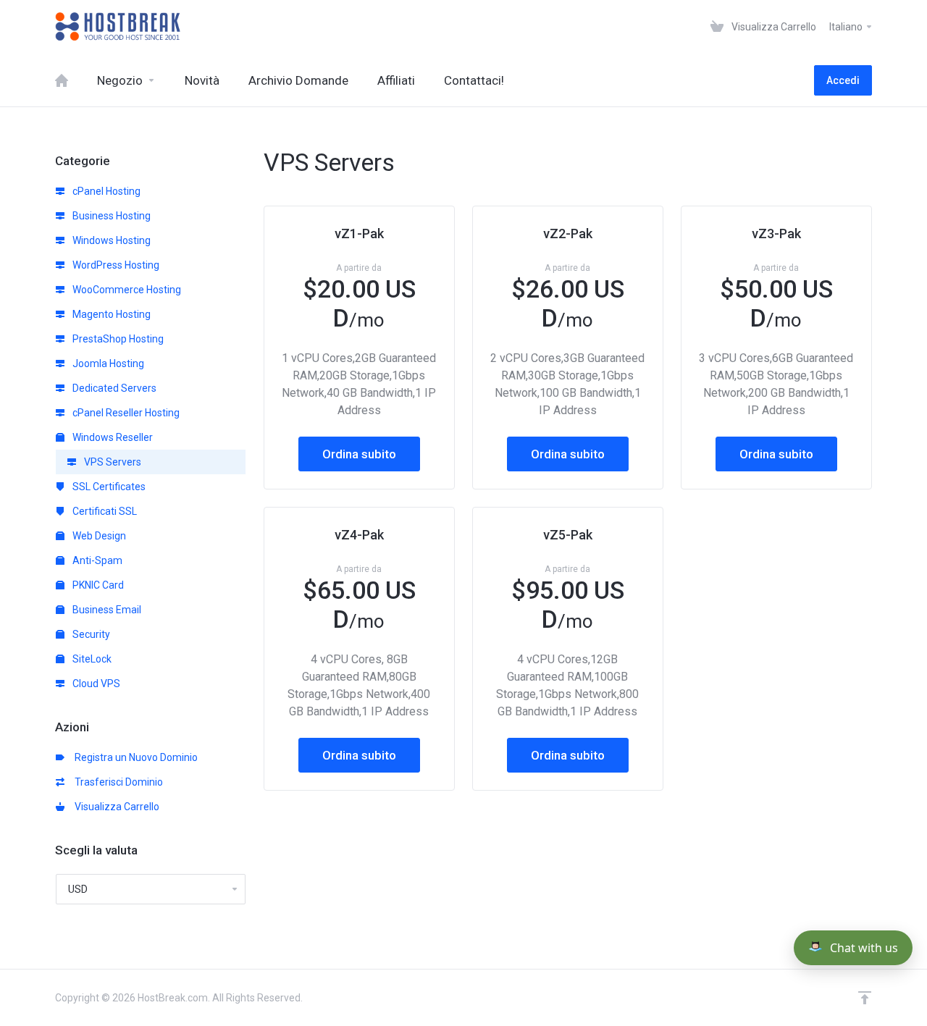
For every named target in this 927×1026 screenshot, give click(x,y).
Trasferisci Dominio (116, 782)
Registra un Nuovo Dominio (134, 757)
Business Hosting (110, 216)
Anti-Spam (96, 560)
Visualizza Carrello (114, 806)
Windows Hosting (110, 240)
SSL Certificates (108, 486)
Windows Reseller (111, 437)
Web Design (98, 536)
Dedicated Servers (113, 388)
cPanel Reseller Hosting (125, 413)
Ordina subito (359, 454)
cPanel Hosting (105, 191)
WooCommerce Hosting (125, 289)
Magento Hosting (110, 314)
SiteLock (91, 659)
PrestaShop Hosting (117, 339)
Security (90, 634)
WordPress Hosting (114, 265)
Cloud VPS (95, 683)
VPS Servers (111, 462)
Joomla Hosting (107, 363)
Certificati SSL (103, 511)
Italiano (847, 27)
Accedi (843, 80)
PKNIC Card (97, 585)
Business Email (105, 609)
